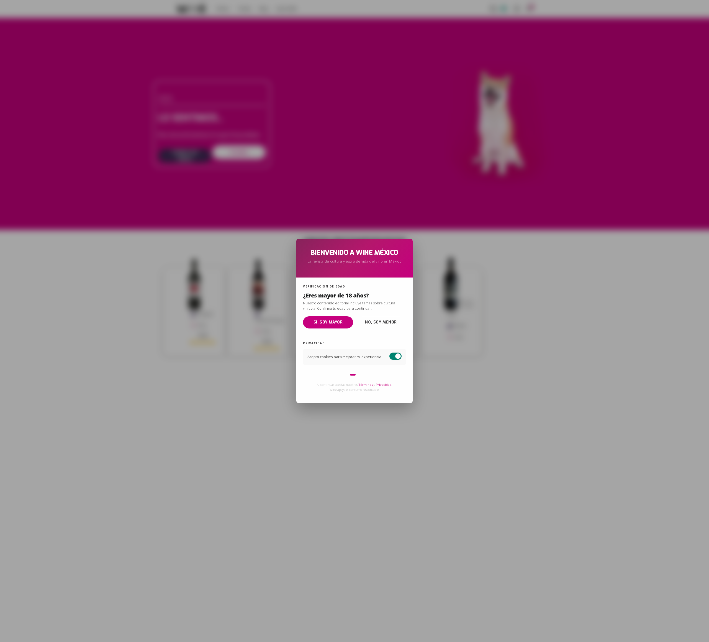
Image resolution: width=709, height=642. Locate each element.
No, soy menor (381, 322)
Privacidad (383, 385)
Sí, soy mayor (328, 322)
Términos (365, 385)
